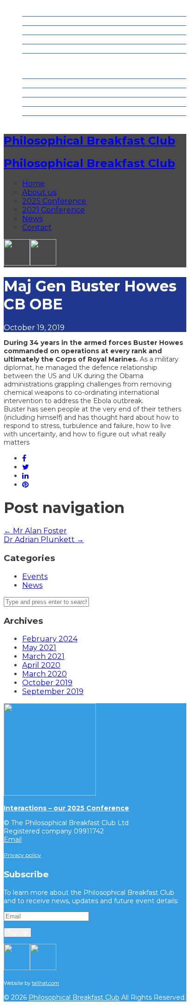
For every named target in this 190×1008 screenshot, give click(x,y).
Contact (37, 58)
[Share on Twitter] (25, 467)
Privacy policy (22, 854)
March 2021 (43, 656)
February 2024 (49, 638)
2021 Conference (53, 39)
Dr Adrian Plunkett (44, 539)
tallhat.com (45, 983)
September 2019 (52, 691)
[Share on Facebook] (24, 458)
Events (35, 576)
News (32, 48)
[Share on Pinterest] (25, 484)
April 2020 (41, 665)
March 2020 (44, 674)
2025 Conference (54, 30)
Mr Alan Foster (35, 530)
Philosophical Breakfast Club (89, 140)
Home (33, 11)
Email (13, 839)
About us (39, 21)
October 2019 (47, 682)
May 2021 (39, 647)
